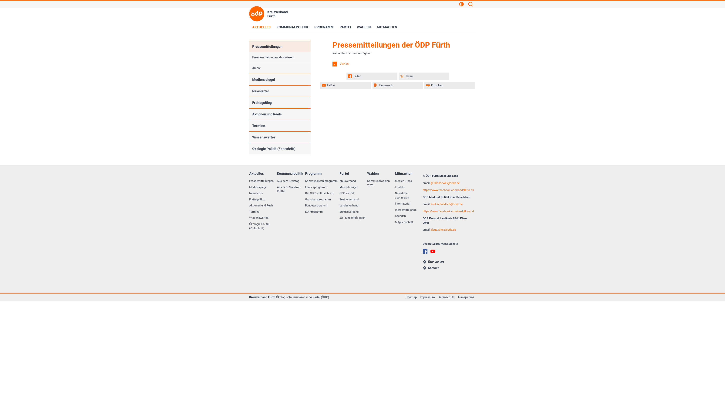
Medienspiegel (263, 80)
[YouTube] (432, 251)
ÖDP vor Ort (346, 193)
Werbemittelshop (405, 210)
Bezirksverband (349, 199)
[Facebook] (425, 251)
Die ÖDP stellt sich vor (319, 193)
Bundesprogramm (316, 205)
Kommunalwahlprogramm (321, 181)
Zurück (344, 64)
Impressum (427, 297)
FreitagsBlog (262, 103)
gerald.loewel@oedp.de (445, 183)
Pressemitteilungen (267, 47)
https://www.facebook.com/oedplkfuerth (448, 190)
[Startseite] (256, 13)
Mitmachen (387, 27)
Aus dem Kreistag (288, 181)
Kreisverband (347, 181)
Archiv (256, 68)
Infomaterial (402, 203)
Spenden (400, 216)
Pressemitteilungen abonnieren (272, 57)
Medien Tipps (403, 181)
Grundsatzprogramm (318, 199)
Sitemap (411, 297)
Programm (324, 27)
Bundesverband (349, 211)
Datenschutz (446, 297)
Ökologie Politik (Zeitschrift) (273, 149)
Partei (345, 27)
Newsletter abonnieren (402, 195)
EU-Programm (314, 211)
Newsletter (260, 91)
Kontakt (400, 187)
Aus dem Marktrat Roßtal (288, 189)
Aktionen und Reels (267, 114)
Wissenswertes (263, 137)
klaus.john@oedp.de (443, 229)
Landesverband (348, 205)
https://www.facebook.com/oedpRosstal (448, 211)
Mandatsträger (348, 187)
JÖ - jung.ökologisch (352, 217)
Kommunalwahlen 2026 (378, 183)
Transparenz (466, 297)
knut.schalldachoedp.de (446, 204)
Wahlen (364, 27)
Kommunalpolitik (292, 27)
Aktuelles (261, 27)
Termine (258, 126)
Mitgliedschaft (404, 222)
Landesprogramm (316, 187)
